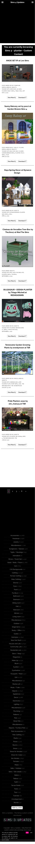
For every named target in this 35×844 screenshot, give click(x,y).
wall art (22, 91)
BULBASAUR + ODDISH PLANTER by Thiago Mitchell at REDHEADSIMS (17, 292)
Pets (15, 718)
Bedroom (16, 599)
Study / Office (16, 630)
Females (16, 761)
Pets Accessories (17, 731)
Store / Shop (16, 653)
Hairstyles (14, 637)
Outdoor (17, 623)
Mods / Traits (15, 687)
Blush (17, 663)
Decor (11, 85)
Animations (16, 556)
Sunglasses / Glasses (16, 549)
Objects (14, 87)
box (17, 151)
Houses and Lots (15, 644)
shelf (9, 91)
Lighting (16, 704)
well (10, 214)
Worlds (16, 802)
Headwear (16, 538)
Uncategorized (16, 799)
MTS (23, 272)
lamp (19, 382)
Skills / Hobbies (15, 768)
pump (12, 384)
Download (21, 97)
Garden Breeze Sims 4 (8, 153)
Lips (16, 677)
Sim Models (15, 758)
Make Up (15, 660)
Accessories (15, 535)
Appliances (16, 694)
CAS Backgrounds (16, 569)
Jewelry (16, 542)
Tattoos (15, 778)
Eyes (15, 586)
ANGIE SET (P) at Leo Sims (17, 60)
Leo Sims (19, 89)
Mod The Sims (17, 272)
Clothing (15, 573)
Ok (27, 832)
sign (3, 214)
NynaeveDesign (14, 212)
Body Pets (17, 721)
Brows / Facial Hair (15, 559)
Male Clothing (16, 579)
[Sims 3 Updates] (17, 820)
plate (9, 384)
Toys (15, 792)
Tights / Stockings (16, 552)
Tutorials (16, 796)
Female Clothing (15, 576)
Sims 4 (13, 91)
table (17, 91)
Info (31, 832)
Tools (16, 789)
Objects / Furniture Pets (17, 728)
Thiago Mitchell (13, 329)
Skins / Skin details (15, 772)
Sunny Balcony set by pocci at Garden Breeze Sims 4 (17, 107)
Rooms (15, 745)
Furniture (17, 85)
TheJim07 (14, 274)
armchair (13, 89)
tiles (7, 154)
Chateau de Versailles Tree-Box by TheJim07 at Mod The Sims (18, 230)
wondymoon (18, 385)
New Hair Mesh (16, 640)
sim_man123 (19, 436)
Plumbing (16, 711)
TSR (12, 385)
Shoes (15, 748)
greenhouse (14, 382)
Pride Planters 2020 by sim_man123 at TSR (18, 402)
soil (20, 384)
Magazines (16, 657)
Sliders (16, 775)
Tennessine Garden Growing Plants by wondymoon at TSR (17, 346)
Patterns (16, 714)
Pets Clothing (17, 735)
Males (17, 765)
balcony (12, 151)
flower (21, 151)
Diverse (15, 583)
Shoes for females (16, 751)
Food (16, 589)
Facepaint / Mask (17, 674)
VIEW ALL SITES (17, 808)
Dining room (16, 603)
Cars (15, 566)
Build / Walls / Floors (17, 147)
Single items (16, 627)
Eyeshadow (16, 670)
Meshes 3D (16, 684)
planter (4, 91)
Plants (16, 738)
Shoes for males (16, 755)
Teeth (16, 782)
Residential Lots (15, 650)
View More (11, 97)
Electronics (16, 701)
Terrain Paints (15, 785)
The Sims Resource (8, 438)
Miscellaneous (6, 87)
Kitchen (16, 613)
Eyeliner (16, 667)
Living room (17, 617)
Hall (17, 606)
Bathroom (16, 596)
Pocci (22, 153)
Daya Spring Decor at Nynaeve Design (17, 171)
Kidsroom (16, 610)
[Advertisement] (17, 24)
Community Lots (16, 647)
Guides (16, 634)
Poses (15, 741)
